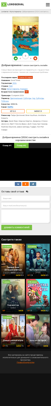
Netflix (10, 107)
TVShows (5, 101)
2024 (14, 83)
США (11, 86)
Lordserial (4, 11)
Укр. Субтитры (38, 98)
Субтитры (27, 98)
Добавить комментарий (16, 227)
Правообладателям (25, 362)
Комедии (24, 89)
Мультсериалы (15, 11)
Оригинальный (16, 98)
